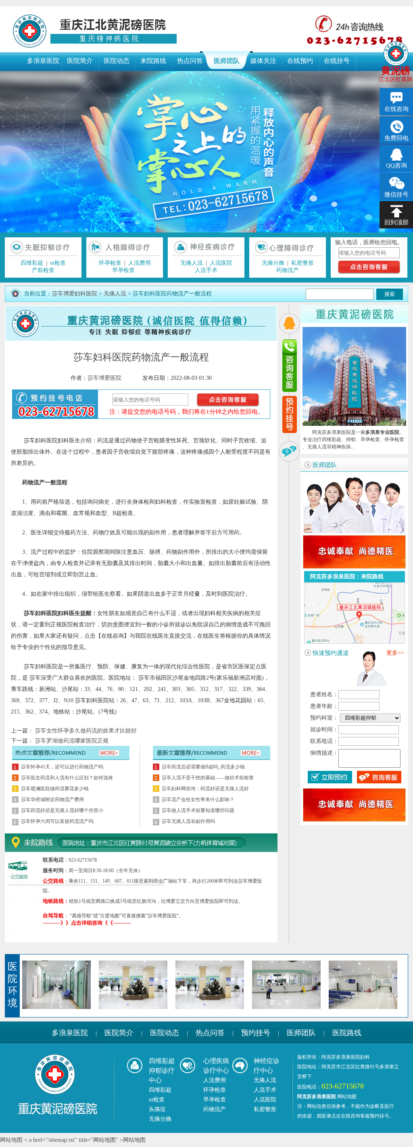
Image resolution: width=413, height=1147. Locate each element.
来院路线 (153, 60)
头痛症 (157, 1109)
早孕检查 (123, 270)
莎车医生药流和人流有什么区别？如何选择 (67, 778)
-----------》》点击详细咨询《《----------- (87, 923)
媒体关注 (263, 60)
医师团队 (227, 60)
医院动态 (116, 60)
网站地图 (347, 1096)
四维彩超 (32, 263)
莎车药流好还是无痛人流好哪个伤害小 (62, 810)
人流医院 (221, 263)
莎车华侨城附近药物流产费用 (52, 799)
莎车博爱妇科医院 (74, 294)
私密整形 (302, 263)
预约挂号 (255, 1033)
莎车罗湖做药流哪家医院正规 (70, 741)
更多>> (395, 653)
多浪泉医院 (43, 60)
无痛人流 (191, 263)
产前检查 (43, 270)
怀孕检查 (110, 263)
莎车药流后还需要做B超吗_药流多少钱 (203, 767)
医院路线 (346, 1033)
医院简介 (80, 60)
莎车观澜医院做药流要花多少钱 (55, 788)
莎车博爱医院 (104, 378)
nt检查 (58, 263)
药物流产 (287, 270)
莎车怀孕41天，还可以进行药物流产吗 (62, 767)
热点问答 (190, 60)
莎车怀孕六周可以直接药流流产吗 (57, 821)
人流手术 (206, 270)
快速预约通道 (331, 653)
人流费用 (139, 263)
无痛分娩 (273, 263)
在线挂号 (337, 60)
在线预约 (300, 60)
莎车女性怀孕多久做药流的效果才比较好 (85, 731)
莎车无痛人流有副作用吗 (188, 821)
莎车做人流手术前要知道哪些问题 (198, 810)
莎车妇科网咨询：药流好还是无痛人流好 (205, 788)
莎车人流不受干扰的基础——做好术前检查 (208, 778)
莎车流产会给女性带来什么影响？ (198, 799)
